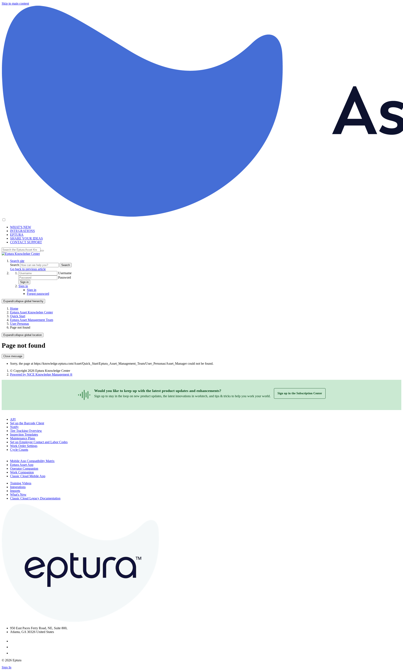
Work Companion (22, 472)
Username (65, 273)
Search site (17, 261)
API (13, 419)
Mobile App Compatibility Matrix (32, 461)
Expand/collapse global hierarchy (23, 301)
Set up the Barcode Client (27, 423)
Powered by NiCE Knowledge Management (41, 374)
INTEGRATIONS (22, 231)
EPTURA (17, 234)
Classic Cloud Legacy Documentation (35, 498)
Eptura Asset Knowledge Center (31, 312)
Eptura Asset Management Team (31, 320)
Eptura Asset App (21, 465)
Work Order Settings (23, 446)
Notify (14, 427)
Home (14, 308)
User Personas (19, 323)
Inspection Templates (24, 434)
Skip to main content (15, 3)
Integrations (18, 487)
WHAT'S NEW (20, 227)
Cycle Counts (19, 449)
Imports (15, 491)
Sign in (24, 282)
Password (64, 277)
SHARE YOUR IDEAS (26, 238)
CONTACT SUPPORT (26, 242)
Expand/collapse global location (22, 335)
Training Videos (20, 483)
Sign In (6, 667)
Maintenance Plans (22, 438)
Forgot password (38, 293)
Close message (12, 356)
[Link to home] (21, 254)
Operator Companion (24, 468)
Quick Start (17, 316)
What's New (18, 494)
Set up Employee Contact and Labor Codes (39, 442)
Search (15, 265)
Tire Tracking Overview (26, 430)
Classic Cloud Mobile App (27, 476)
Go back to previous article (28, 269)
